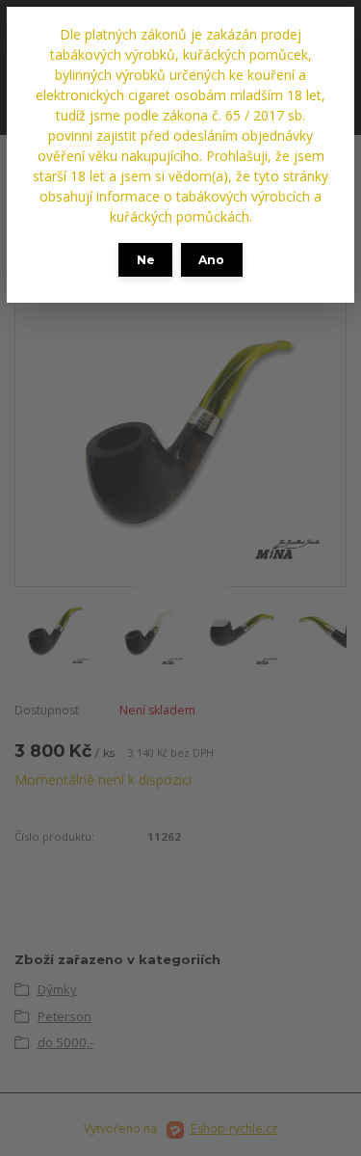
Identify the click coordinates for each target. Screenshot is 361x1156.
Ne (146, 260)
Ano (211, 260)
